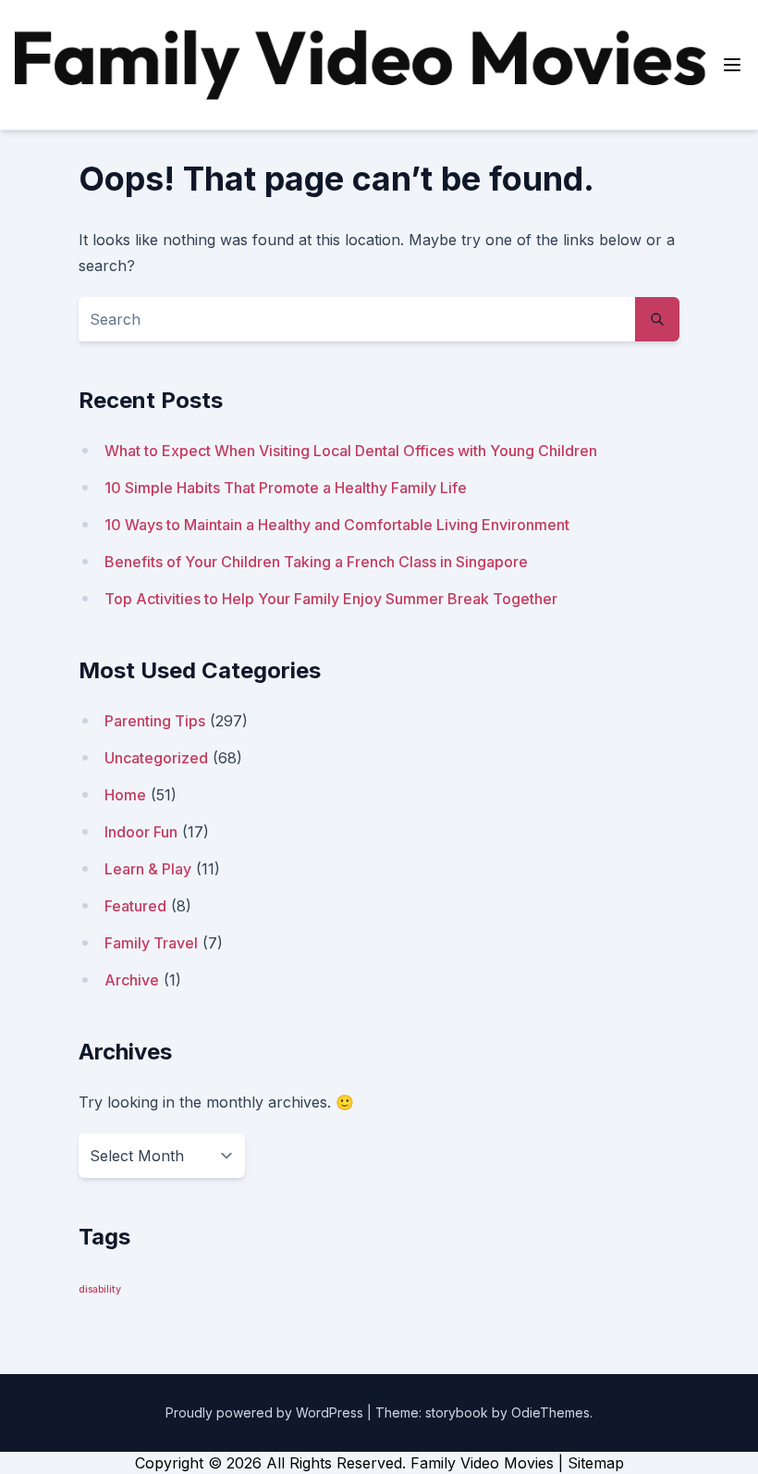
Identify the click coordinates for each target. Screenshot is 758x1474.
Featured (135, 906)
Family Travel (151, 943)
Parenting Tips (154, 721)
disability (100, 1289)
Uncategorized (156, 758)
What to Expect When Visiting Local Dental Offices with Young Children (350, 450)
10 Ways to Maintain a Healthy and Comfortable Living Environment (336, 524)
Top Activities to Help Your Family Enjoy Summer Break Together (330, 598)
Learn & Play (147, 869)
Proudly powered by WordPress (266, 1412)
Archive (131, 980)
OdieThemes (550, 1412)
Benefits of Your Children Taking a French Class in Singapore (316, 561)
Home (125, 795)
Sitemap (596, 1463)
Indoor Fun (140, 832)
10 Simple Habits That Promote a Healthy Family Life (285, 487)
